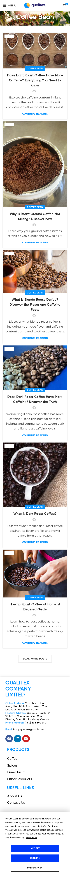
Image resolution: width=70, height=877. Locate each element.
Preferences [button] (31, 837)
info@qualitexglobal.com (24, 729)
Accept (35, 849)
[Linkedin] (17, 738)
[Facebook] (9, 738)
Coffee (12, 759)
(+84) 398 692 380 (26, 723)
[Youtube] (26, 738)
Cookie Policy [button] (17, 833)
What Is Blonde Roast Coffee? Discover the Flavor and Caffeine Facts (35, 304)
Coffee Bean (35, 68)
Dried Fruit (16, 772)
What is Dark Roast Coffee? (35, 513)
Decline (35, 858)
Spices (12, 765)
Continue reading (35, 114)
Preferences (35, 868)
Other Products (19, 779)
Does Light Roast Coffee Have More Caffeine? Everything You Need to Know (35, 80)
